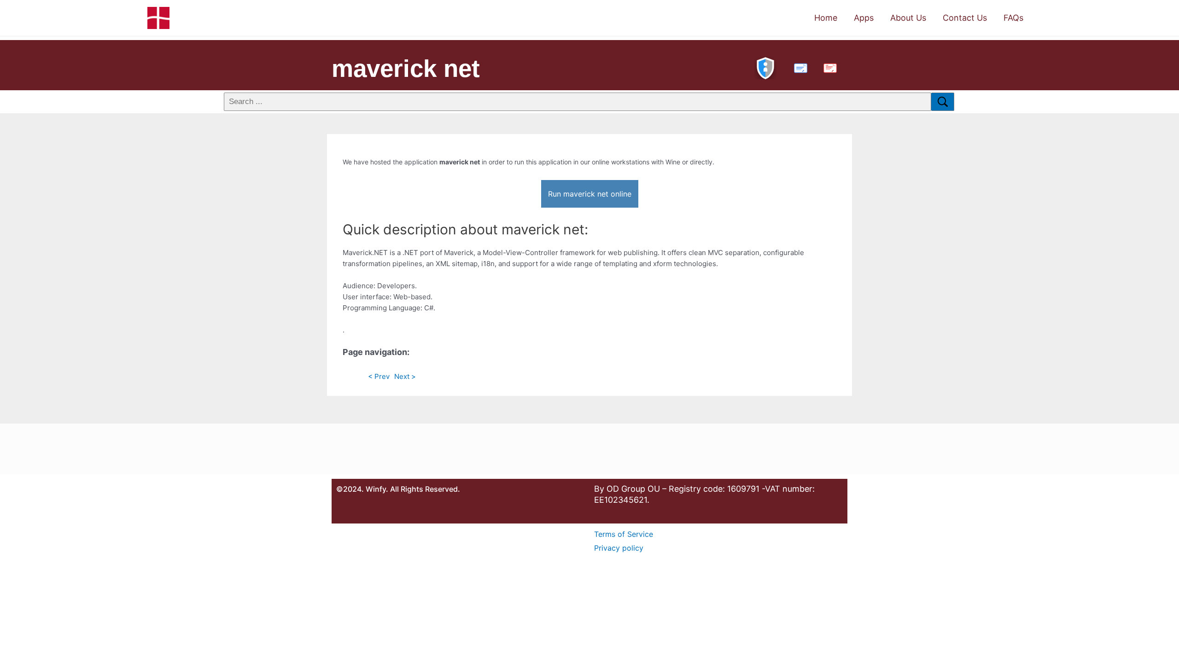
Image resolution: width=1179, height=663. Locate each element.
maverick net (406, 68)
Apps (864, 18)
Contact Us (965, 18)
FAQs (1013, 18)
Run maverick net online (589, 193)
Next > (405, 376)
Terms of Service (623, 534)
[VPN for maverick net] (765, 67)
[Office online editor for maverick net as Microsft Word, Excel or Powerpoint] (798, 67)
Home (825, 18)
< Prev (379, 376)
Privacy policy (618, 547)
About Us (908, 18)
